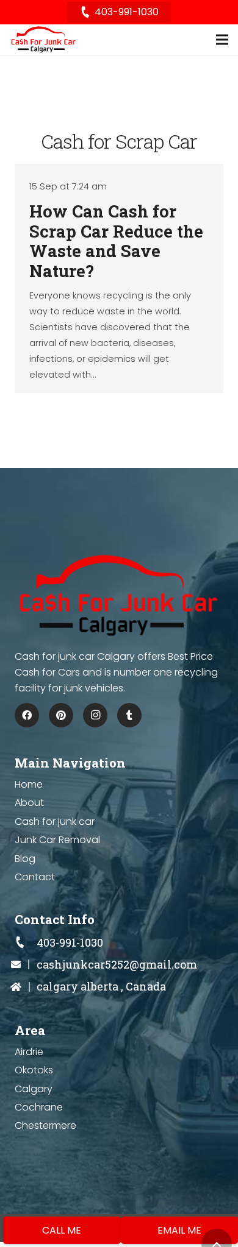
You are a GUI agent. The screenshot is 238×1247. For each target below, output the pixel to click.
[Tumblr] (129, 715)
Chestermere (45, 1125)
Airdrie (29, 1052)
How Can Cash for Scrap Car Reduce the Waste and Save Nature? (116, 240)
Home (29, 784)
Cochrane (39, 1107)
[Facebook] (27, 715)
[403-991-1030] (26, 943)
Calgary (33, 1089)
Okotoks (34, 1070)
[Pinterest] (61, 715)
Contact (35, 877)
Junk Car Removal (57, 840)
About (29, 803)
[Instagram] (95, 715)
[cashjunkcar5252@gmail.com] (26, 965)
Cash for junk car (55, 821)
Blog (25, 859)
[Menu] (222, 39)
